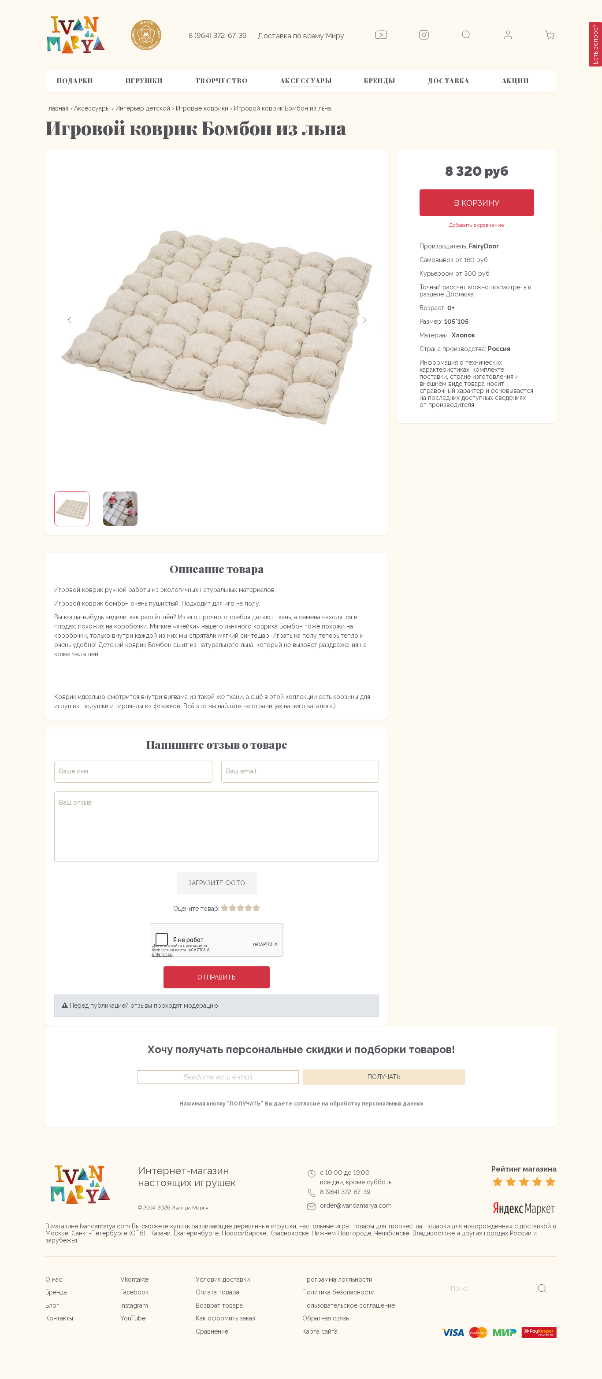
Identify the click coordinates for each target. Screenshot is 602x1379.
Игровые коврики (202, 108)
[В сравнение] (476, 225)
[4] (248, 908)
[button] (69, 320)
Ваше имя (73, 771)
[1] (224, 908)
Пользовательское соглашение (348, 1305)
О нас (53, 1279)
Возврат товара (219, 1305)
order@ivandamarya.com (356, 1205)
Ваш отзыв (75, 802)
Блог (52, 1305)
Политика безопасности (338, 1292)
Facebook (134, 1292)
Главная (56, 108)
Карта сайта (320, 1331)
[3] (240, 908)
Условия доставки (223, 1279)
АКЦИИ (515, 81)
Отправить (216, 977)
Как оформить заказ (225, 1318)
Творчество (221, 81)
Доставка (449, 81)
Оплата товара (217, 1292)
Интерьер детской (142, 108)
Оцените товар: (196, 908)
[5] (256, 908)
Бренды (379, 81)
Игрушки (144, 81)
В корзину (476, 202)
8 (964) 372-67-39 (218, 35)
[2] (232, 908)
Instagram (134, 1305)
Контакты (59, 1318)
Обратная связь (325, 1318)
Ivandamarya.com (105, 1226)
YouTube (132, 1318)
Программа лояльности (337, 1279)
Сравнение (212, 1331)
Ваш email (241, 771)
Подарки (75, 81)
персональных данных (392, 1104)
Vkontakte (134, 1279)
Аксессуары (306, 81)
